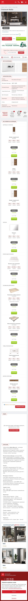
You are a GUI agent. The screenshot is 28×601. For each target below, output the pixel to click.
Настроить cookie (14, 430)
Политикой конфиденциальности (15, 588)
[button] (25, 2)
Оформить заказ (20, 406)
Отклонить (14, 595)
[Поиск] (15, 2)
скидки (16, 34)
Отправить (21, 52)
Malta (4, 543)
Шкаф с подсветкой (14, 137)
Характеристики (16, 57)
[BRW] (2, 2)
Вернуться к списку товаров (10, 404)
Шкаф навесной (14, 383)
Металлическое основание (13, 323)
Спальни (9, 7)
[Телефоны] (18, 2)
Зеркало (14, 232)
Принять (14, 591)
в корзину (14, 155)
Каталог (6, 7)
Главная (2, 7)
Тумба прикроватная (14, 355)
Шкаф (14, 168)
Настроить (14, 598)
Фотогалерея (6, 57)
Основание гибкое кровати (13, 294)
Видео (25, 57)
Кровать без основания (14, 263)
